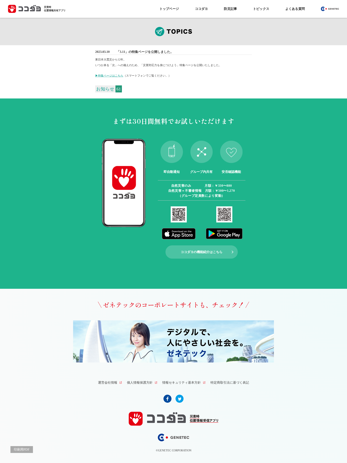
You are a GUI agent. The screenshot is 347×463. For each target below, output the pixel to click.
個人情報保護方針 (140, 382)
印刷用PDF (22, 449)
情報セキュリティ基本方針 (181, 382)
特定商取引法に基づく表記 (229, 382)
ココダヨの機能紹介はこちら (201, 252)
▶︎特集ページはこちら (109, 75)
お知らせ (105, 88)
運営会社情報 (107, 382)
